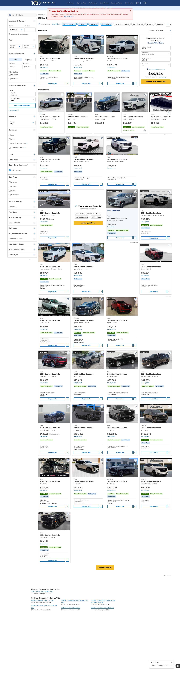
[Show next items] (168, 24)
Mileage (12, 122)
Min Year (12, 45)
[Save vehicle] (68, 37)
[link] (44, 74)
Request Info (52, 83)
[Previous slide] (41, 113)
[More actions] (67, 83)
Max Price (25, 63)
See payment (44, 67)
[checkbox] (13, 75)
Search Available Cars (155, 82)
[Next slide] (169, 113)
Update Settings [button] (162, 77)
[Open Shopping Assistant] (178, 666)
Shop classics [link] (13, 110)
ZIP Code (27, 26)
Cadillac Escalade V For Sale (70, 608)
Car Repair (128, 3)
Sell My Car (93, 3)
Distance (11, 26)
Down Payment (146, 58)
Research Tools (116, 3)
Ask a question (88, 223)
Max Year (26, 45)
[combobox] (22, 15)
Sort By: (152, 30)
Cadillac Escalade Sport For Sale (42, 600)
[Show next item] (134, 198)
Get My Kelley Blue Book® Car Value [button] (156, 69)
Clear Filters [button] (56, 24)
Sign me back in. (69, 16)
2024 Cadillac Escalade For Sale (42, 592)
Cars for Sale (81, 3)
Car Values (70, 3)
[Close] (171, 662)
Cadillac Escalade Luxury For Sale (102, 608)
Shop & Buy (104, 3)
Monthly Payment (146, 47)
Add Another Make (22, 105)
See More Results (105, 567)
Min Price (12, 63)
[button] (137, 3)
